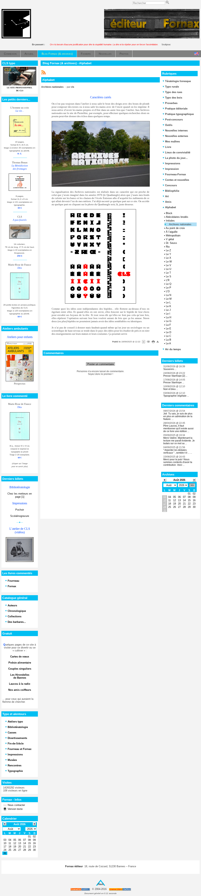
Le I (168, 313)
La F (168, 324)
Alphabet (170, 207)
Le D (168, 332)
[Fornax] (16, 37)
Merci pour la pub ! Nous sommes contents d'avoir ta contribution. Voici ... (177, 462)
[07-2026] (164, 479)
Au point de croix (175, 228)
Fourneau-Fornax (175, 174)
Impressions (172, 163)
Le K (168, 306)
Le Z (168, 250)
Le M (169, 298)
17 (164, 503)
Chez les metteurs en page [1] (19, 495)
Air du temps (173, 349)
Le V (168, 265)
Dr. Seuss (171, 242)
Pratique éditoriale (176, 108)
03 (164, 496)
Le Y (168, 254)
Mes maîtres (172, 141)
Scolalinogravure (19, 515)
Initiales (170, 220)
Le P (168, 287)
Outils (168, 125)
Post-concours (174, 119)
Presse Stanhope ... (173, 382)
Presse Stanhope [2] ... (175, 375)
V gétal (170, 239)
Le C (168, 336)
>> (192, 485)
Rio (168, 246)
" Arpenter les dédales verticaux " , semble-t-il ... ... (177, 451)
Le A (168, 343)
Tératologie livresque (178, 81)
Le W (169, 261)
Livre (168, 147)
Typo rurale (172, 86)
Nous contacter (16, 805)
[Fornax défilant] (151, 37)
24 (164, 506)
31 (164, 510)
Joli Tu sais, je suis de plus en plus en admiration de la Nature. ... (177, 416)
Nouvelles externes (176, 136)
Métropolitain (173, 235)
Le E (168, 328)
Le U (168, 269)
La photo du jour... (176, 157)
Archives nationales (180, 224)
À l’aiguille (171, 231)
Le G (168, 321)
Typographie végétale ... (176, 395)
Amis (168, 201)
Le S (168, 276)
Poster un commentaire (100, 364)
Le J (168, 309)
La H (168, 317)
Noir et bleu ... (170, 389)
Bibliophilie (172, 190)
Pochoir (19, 509)
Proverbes (171, 103)
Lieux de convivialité (177, 152)
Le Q (168, 283)
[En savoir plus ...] (120, 889)
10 (164, 500)
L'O (168, 291)
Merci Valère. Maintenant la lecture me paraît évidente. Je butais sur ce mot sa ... (179, 441)
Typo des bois (173, 97)
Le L (168, 302)
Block (169, 213)
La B (168, 339)
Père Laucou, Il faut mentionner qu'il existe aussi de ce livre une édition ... (178, 428)
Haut (100, 884)
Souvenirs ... (169, 369)
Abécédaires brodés (177, 216)
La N (168, 295)
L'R (167, 280)
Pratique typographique (179, 114)
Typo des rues (173, 92)
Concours (171, 185)
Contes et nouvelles (177, 179)
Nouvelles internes (176, 130)
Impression (172, 168)
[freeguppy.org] (80, 889)
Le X (168, 257)
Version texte (15, 808)
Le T (168, 272)
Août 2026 (179, 479)
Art (167, 196)
